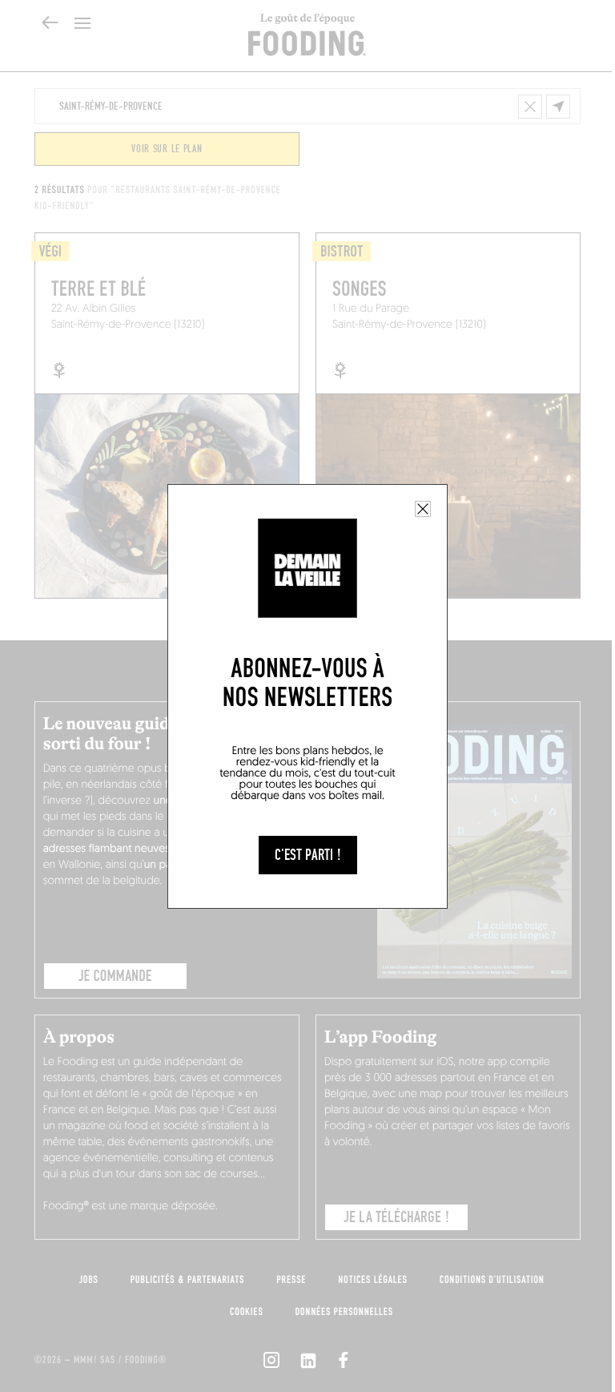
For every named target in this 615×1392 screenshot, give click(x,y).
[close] (423, 509)
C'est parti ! (308, 855)
